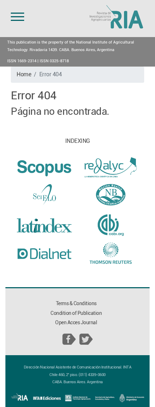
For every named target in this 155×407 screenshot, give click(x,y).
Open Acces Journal (76, 323)
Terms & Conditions (76, 303)
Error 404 (50, 74)
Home (24, 74)
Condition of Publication (76, 313)
